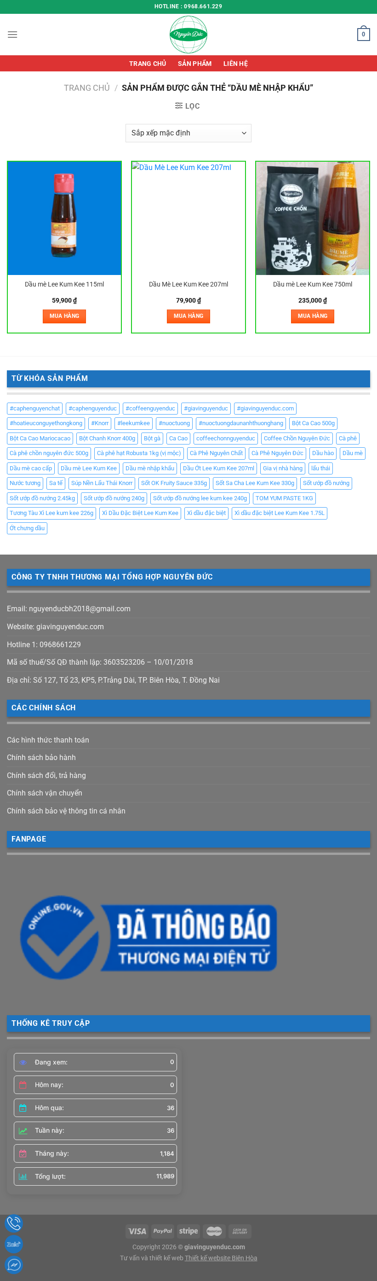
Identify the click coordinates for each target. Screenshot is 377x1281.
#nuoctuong (174, 423)
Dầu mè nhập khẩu (150, 468)
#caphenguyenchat (35, 408)
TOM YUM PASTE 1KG (284, 498)
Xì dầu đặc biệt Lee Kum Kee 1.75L (279, 512)
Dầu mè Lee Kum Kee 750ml (312, 284)
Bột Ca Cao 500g (313, 423)
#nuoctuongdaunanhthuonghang (241, 423)
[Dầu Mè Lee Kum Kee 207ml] (188, 218)
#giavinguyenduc (206, 408)
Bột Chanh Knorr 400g (107, 438)
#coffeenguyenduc (150, 408)
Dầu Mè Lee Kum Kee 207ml (188, 284)
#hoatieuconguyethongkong (46, 423)
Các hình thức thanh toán (48, 740)
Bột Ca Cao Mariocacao (40, 438)
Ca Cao (178, 438)
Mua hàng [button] (65, 316)
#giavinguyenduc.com (265, 408)
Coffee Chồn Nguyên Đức (297, 438)
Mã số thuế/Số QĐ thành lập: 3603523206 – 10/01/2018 (100, 662)
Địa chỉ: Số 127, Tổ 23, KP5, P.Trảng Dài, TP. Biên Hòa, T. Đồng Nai (113, 680)
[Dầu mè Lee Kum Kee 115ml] (64, 218)
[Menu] (12, 34)
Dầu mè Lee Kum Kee (89, 468)
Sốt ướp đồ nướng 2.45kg (42, 498)
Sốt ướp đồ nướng (326, 483)
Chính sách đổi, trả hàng (46, 775)
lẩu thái (320, 468)
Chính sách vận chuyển (44, 793)
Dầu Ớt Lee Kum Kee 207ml (218, 468)
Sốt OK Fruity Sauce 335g (174, 483)
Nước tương (25, 483)
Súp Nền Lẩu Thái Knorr (101, 483)
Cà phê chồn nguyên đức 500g (49, 453)
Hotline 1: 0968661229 (44, 644)
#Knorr (100, 423)
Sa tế (56, 483)
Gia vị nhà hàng (283, 468)
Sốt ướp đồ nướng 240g (114, 498)
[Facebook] (14, 1265)
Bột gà (152, 438)
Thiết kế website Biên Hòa (221, 1258)
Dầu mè (353, 453)
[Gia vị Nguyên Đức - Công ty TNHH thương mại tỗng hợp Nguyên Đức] (188, 34)
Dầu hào (323, 453)
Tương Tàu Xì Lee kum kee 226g (51, 512)
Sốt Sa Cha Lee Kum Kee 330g (255, 483)
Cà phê (348, 438)
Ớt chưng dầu (27, 528)
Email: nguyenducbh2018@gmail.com (69, 608)
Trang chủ (147, 64)
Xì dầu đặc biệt (206, 512)
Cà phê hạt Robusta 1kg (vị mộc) (139, 453)
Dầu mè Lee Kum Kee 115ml (64, 284)
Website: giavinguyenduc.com (55, 626)
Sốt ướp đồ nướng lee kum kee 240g (200, 498)
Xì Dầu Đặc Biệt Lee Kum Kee (140, 512)
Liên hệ (235, 64)
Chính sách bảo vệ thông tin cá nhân (66, 811)
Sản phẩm (194, 64)
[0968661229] (14, 1223)
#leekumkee (133, 423)
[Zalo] (14, 1244)
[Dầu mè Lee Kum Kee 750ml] (312, 218)
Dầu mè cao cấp (31, 468)
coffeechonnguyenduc (225, 438)
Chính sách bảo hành (41, 757)
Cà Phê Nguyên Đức (277, 453)
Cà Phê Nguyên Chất (216, 453)
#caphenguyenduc (93, 408)
